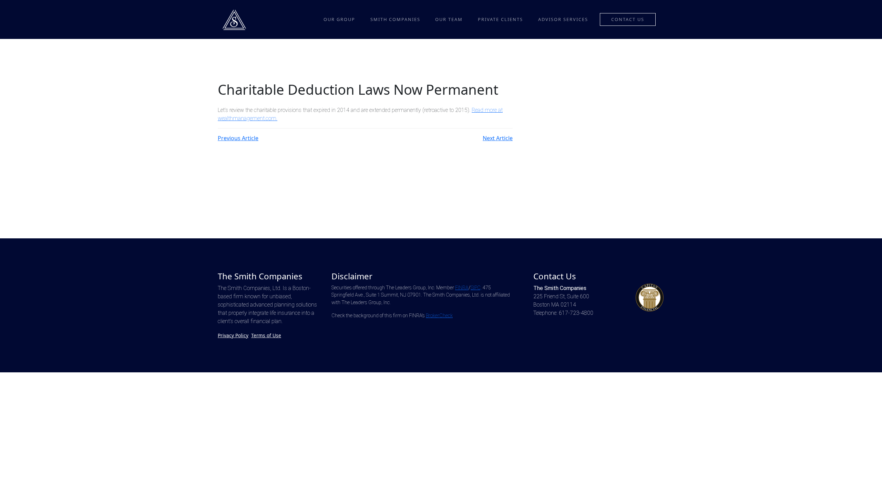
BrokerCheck (439, 316)
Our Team (449, 19)
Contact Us (627, 19)
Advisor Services (563, 19)
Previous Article (238, 138)
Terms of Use (266, 335)
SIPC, (476, 288)
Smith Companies (395, 19)
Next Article (498, 138)
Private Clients (500, 19)
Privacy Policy (233, 335)
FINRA (462, 288)
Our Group (339, 19)
